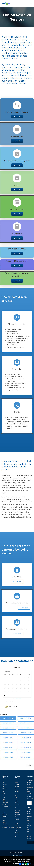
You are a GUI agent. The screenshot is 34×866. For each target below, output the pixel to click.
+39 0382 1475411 (17, 802)
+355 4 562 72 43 (17, 835)
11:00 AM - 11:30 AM (8, 728)
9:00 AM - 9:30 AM (8, 718)
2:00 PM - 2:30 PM (8, 742)
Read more (18, 863)
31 (5, 695)
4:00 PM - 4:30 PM (8, 752)
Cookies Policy (20, 852)
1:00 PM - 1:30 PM (8, 738)
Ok (13, 863)
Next (30, 765)
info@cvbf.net (6, 806)
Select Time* (4, 714)
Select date (17, 667)
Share (31, 864)
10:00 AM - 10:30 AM (8, 723)
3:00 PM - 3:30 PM (8, 747)
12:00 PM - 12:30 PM (8, 733)
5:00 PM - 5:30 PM (8, 757)
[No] (32, 861)
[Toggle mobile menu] (31, 3)
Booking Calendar (18, 698)
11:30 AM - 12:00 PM (26, 728)
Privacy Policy (13, 852)
